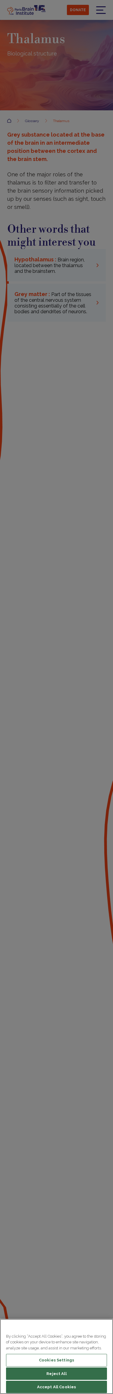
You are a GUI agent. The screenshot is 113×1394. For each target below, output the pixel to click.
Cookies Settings (56, 1360)
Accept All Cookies (56, 1387)
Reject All (56, 1373)
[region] (56, 1356)
